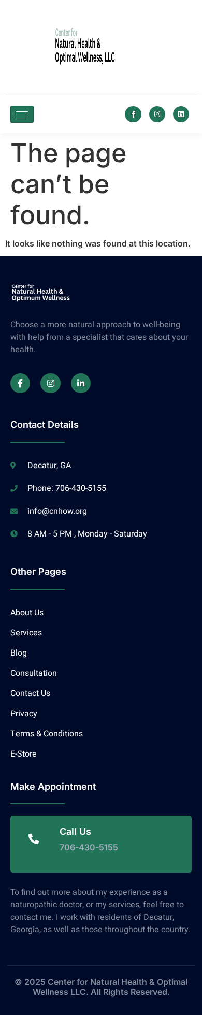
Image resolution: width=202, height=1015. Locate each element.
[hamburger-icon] (22, 114)
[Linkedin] (181, 114)
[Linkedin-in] (81, 383)
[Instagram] (157, 114)
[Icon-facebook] (133, 114)
